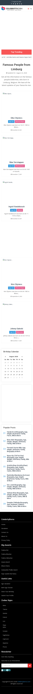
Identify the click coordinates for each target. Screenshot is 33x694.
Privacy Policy (5, 540)
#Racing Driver (20, 166)
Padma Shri (4, 550)
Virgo (4, 625)
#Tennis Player (20, 121)
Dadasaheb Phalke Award (9, 570)
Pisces (5, 647)
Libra (4, 627)
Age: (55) (13, 210)
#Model (20, 210)
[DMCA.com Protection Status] (5, 670)
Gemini (5, 613)
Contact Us (4, 532)
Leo (4, 621)
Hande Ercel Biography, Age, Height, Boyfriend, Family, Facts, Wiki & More (17, 434)
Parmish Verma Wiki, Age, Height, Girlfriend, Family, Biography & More (16, 449)
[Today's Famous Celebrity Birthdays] (11, 8)
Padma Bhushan (6, 554)
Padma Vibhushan (6, 558)
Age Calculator (5, 584)
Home (3, 524)
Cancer (5, 617)
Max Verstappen (16, 162)
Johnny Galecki (16, 329)
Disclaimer (4, 528)
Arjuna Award (5, 562)
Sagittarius (6, 635)
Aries (4, 605)
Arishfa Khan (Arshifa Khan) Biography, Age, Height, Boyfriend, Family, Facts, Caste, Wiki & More (17, 468)
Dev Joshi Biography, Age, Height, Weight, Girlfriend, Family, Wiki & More (16, 487)
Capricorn (6, 639)
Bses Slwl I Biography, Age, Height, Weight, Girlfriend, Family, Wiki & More (16, 441)
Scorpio (5, 631)
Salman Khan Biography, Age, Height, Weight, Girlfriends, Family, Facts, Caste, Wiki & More (17, 495)
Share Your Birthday (7, 591)
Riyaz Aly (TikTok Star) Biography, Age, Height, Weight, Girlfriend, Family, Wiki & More (18, 458)
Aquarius (5, 643)
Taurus (5, 609)
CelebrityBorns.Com (24, 682)
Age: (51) (12, 332)
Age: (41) (11, 121)
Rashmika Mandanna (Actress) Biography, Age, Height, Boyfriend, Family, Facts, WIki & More (18, 478)
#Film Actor (20, 332)
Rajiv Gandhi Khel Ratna (8, 574)
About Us (4, 536)
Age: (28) (11, 166)
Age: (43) (11, 288)
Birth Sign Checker (7, 587)
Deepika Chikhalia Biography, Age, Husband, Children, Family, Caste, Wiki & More (17, 504)
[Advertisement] (16, 29)
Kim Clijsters (16, 284)
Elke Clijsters (16, 118)
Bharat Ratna (5, 566)
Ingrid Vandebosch (17, 206)
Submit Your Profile (7, 595)
